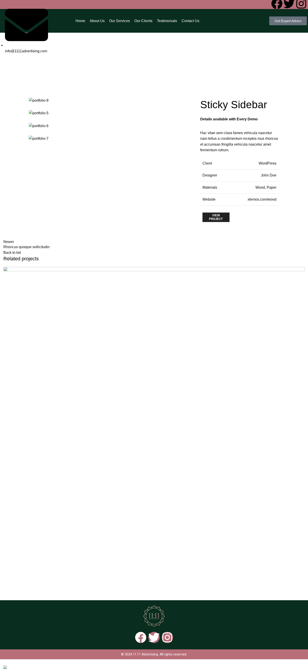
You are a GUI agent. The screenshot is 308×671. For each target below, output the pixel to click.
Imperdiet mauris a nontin (41, 583)
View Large (301, 270)
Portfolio (137, 68)
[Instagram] (167, 637)
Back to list (12, 252)
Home (122, 68)
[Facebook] (140, 637)
